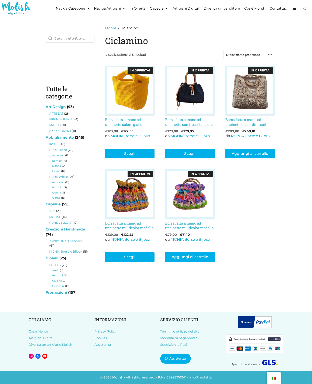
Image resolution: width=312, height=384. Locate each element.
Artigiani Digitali (186, 8)
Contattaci (279, 8)
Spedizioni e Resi (173, 345)
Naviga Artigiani (107, 8)
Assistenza (102, 345)
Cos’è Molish (254, 8)
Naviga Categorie (70, 8)
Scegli (129, 153)
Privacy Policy (105, 331)
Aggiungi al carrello (250, 153)
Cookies (100, 338)
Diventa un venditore (222, 8)
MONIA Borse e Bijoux (130, 136)
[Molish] (16, 8)
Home (110, 28)
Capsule (157, 8)
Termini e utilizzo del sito (179, 331)
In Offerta (138, 8)
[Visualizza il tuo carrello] (294, 8)
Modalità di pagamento (178, 338)
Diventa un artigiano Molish (50, 345)
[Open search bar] (306, 8)
